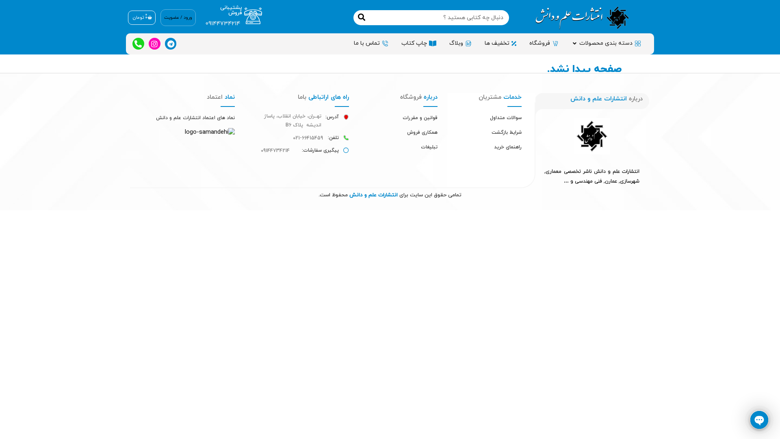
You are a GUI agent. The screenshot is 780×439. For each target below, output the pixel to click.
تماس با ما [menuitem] (367, 43)
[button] (574, 43)
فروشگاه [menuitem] (539, 43)
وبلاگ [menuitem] (456, 43)
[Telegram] (171, 44)
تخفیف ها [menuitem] (497, 43)
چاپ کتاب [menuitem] (414, 43)
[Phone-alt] (138, 44)
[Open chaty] (759, 420)
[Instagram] (154, 44)
